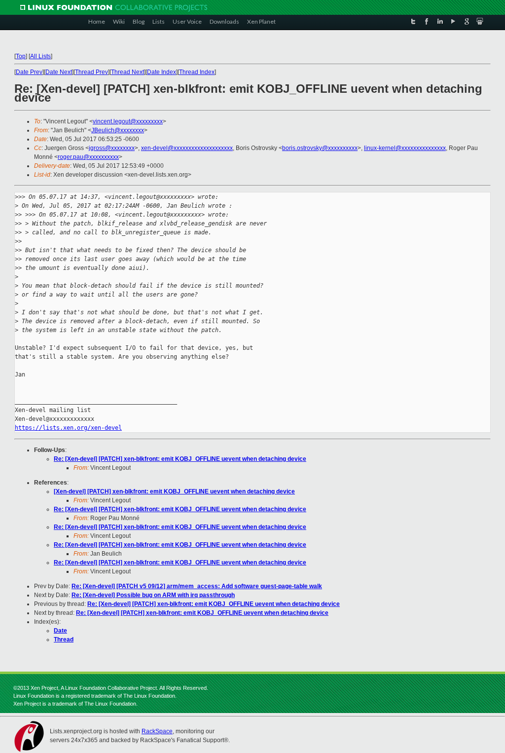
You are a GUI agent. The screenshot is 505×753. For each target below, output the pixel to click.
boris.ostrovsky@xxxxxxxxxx (320, 148)
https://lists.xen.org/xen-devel (68, 427)
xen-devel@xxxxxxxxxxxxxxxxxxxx (187, 148)
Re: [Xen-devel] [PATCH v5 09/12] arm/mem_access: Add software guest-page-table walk (197, 586)
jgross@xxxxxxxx (112, 148)
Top (21, 56)
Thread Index (197, 72)
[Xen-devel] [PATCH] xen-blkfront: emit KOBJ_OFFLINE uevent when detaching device (174, 491)
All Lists (40, 56)
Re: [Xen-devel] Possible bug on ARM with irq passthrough (153, 595)
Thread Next (127, 72)
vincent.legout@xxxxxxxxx (128, 121)
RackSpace (157, 731)
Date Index (161, 72)
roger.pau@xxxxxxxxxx (88, 156)
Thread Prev (91, 72)
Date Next (58, 72)
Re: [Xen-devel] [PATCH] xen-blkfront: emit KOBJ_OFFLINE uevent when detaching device (180, 458)
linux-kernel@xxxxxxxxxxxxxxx (405, 148)
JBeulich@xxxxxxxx (117, 130)
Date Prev (29, 72)
